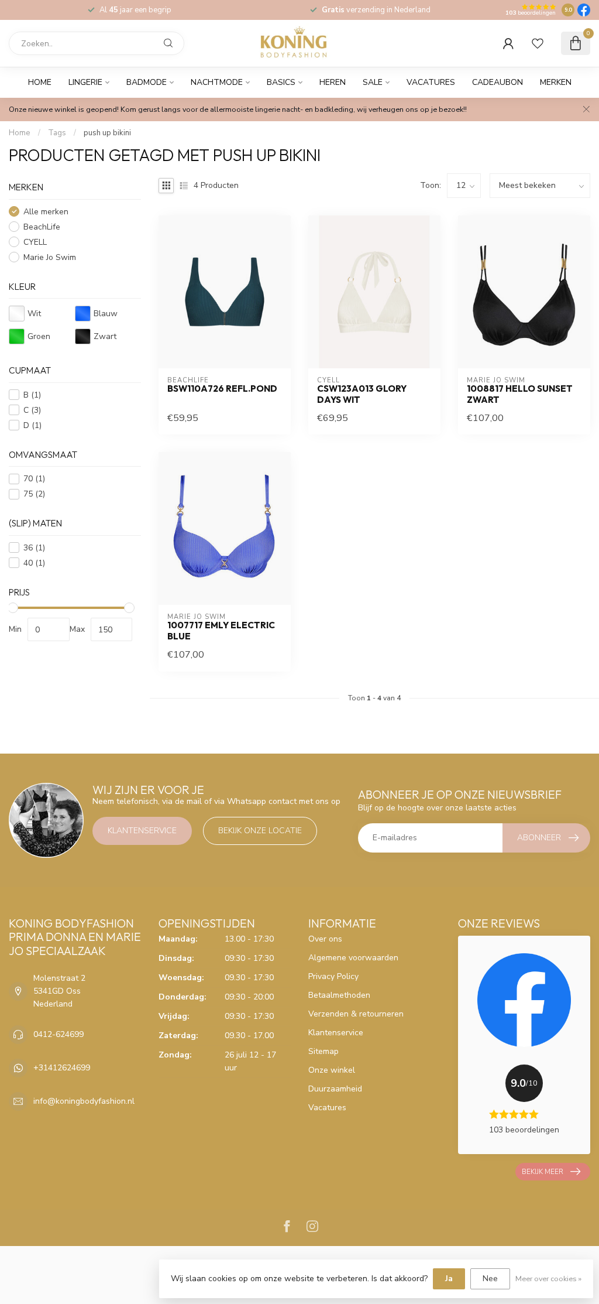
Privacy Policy (333, 976)
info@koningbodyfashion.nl (84, 1101)
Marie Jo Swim (49, 257)
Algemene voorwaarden (353, 957)
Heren (332, 82)
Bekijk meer (542, 1171)
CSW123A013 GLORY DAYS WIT (362, 394)
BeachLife (41, 227)
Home (39, 82)
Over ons (325, 938)
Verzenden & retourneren (356, 1013)
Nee (490, 1278)
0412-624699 (58, 1034)
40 (34, 563)
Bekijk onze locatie (260, 830)
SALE (373, 82)
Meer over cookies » (548, 1279)
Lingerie (85, 82)
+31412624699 (61, 1067)
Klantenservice (142, 830)
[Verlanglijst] (537, 43)
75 (34, 494)
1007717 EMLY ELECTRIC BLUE (221, 630)
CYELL (35, 242)
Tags (57, 133)
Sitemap (323, 1051)
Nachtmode (217, 82)
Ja (449, 1278)
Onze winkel (331, 1070)
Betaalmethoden (339, 995)
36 (34, 547)
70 (34, 478)
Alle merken (45, 211)
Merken (556, 82)
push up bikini (107, 133)
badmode (146, 82)
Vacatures (431, 82)
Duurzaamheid (335, 1088)
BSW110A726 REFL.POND (222, 389)
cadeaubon (497, 82)
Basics (281, 82)
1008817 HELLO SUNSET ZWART (520, 394)
